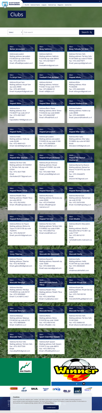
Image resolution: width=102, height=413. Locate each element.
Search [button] (85, 32)
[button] (83, 383)
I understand (51, 407)
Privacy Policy (49, 403)
